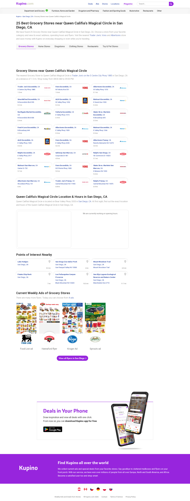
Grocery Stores (26, 46)
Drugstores (60, 46)
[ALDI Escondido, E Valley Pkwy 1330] (34, 143)
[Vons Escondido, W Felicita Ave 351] (71, 89)
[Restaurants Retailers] (148, 11)
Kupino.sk (111, 489)
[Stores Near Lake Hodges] (34, 264)
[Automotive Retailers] (134, 11)
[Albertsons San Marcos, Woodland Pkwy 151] (34, 183)
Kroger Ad (72, 327)
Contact (104, 497)
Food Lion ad (26, 327)
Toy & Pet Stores (110, 46)
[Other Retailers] (159, 11)
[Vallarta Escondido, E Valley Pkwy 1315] (71, 116)
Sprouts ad (95, 327)
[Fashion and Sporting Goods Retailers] (114, 11)
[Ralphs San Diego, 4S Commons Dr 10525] (109, 155)
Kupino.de (98, 489)
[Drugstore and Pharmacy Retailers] (89, 11)
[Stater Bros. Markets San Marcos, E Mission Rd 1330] (109, 170)
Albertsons (116, 35)
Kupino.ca (86, 489)
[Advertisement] (72, 59)
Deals (90, 4)
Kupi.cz (92, 489)
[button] (72, 358)
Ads (97, 4)
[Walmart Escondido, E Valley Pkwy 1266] (109, 130)
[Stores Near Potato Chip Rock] (34, 279)
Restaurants (93, 46)
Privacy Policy (131, 497)
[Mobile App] (53, 429)
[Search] (171, 4)
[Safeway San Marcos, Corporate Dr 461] (71, 155)
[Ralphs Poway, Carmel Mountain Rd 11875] (109, 183)
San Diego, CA (28, 16)
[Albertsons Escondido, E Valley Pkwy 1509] (71, 130)
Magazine (128, 4)
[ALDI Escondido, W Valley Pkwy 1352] (71, 102)
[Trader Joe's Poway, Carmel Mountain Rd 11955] (71, 183)
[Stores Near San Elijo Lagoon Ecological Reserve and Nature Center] (109, 279)
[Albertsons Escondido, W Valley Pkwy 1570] (109, 89)
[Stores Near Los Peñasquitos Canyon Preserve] (71, 279)
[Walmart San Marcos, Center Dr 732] (34, 170)
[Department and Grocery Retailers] (36, 11)
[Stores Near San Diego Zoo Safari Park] (71, 264)
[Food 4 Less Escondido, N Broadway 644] (34, 130)
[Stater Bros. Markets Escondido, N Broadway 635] (109, 116)
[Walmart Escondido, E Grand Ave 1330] (109, 102)
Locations (115, 4)
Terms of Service (116, 497)
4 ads (71, 298)
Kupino (18, 16)
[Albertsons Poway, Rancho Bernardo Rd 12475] (109, 143)
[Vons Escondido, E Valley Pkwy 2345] (71, 143)
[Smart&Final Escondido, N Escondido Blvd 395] (34, 102)
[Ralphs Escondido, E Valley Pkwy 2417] (34, 155)
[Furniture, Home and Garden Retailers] (63, 11)
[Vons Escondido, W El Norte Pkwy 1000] (71, 170)
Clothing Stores (76, 46)
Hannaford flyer (49, 327)
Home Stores (44, 46)
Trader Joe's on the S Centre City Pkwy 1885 (92, 75)
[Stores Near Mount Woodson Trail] (109, 264)
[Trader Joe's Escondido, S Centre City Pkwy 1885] (34, 89)
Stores (105, 4)
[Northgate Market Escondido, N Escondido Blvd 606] (34, 116)
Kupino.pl (105, 489)
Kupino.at (79, 489)
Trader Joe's (95, 35)
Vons (104, 35)
